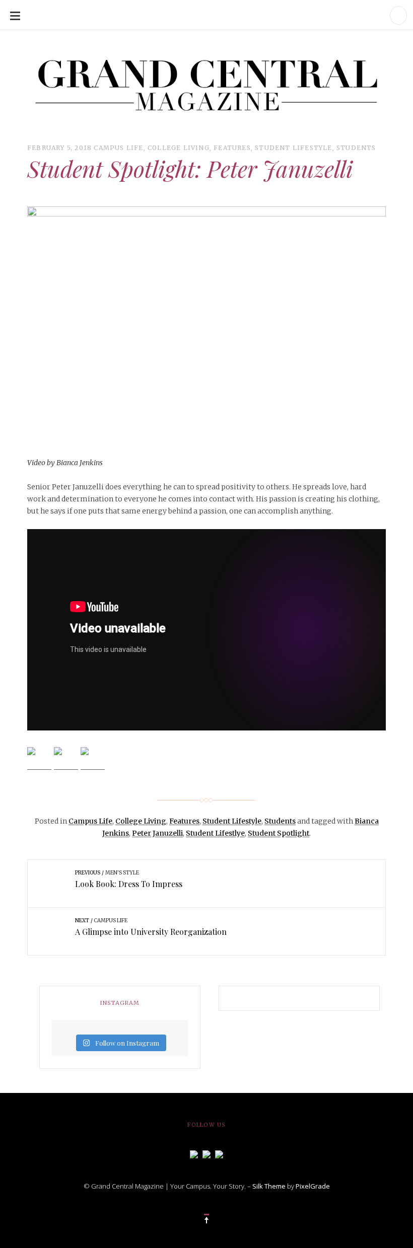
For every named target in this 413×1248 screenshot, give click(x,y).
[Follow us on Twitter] (206, 1153)
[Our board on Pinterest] (219, 1153)
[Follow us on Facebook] (194, 1153)
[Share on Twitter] (66, 759)
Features (232, 148)
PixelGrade (313, 1186)
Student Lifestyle (293, 148)
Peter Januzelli (157, 833)
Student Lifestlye (215, 833)
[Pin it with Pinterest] (93, 759)
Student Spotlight (278, 833)
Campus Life (118, 148)
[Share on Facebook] (39, 759)
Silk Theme (269, 1186)
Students (356, 148)
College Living (179, 148)
